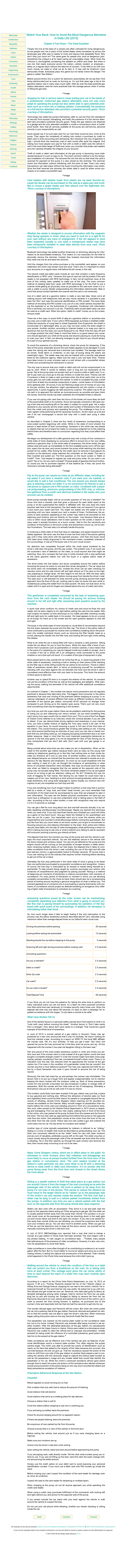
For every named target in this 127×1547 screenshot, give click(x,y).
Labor (13, 101)
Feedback (13, 166)
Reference (13, 136)
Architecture (13, 40)
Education (13, 66)
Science (13, 145)
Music (13, 105)
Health (13, 88)
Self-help (13, 149)
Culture (13, 57)
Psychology (13, 131)
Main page (13, 35)
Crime (13, 53)
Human (13, 96)
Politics (13, 127)
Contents (66, 1517)
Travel (13, 158)
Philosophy (13, 118)
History (13, 92)
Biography (13, 44)
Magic (13, 110)
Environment (13, 75)
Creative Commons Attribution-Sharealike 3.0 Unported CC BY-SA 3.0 (61, 1527)
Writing (13, 162)
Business (13, 48)
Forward (93, 1517)
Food (13, 79)
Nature (13, 114)
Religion (13, 140)
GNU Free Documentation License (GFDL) (100, 1527)
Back (39, 1517)
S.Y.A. (79, 1534)
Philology (13, 123)
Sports (13, 153)
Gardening (13, 83)
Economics (13, 61)
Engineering (13, 70)
